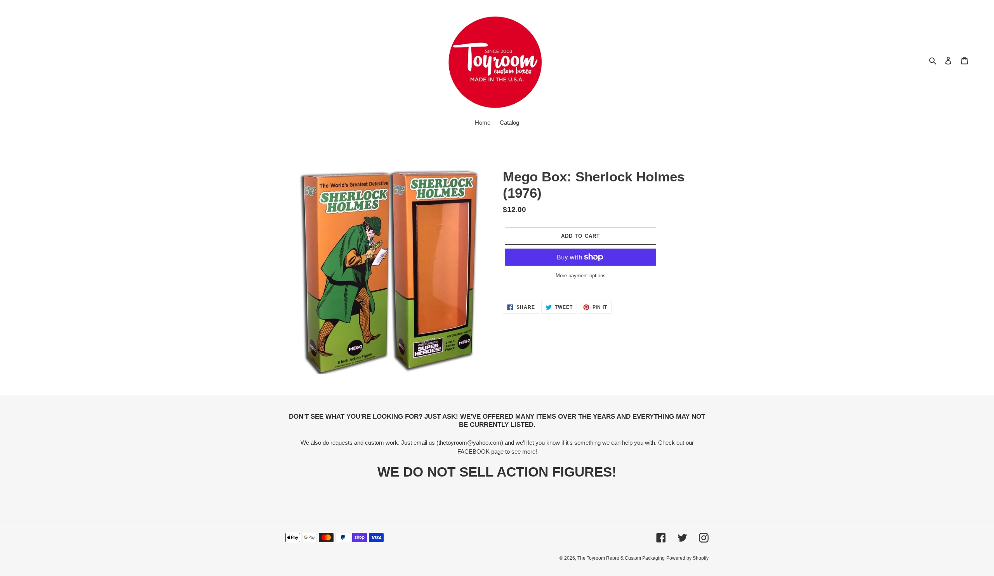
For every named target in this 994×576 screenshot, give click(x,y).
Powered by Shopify (687, 558)
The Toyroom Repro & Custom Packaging (621, 558)
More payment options (581, 275)
